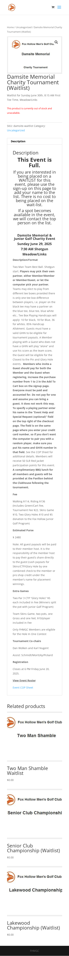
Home (10, 27)
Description (18, 141)
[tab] (34, 141)
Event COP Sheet (23, 687)
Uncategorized (24, 27)
